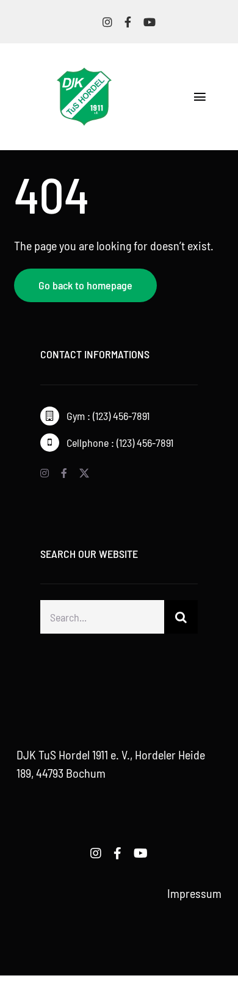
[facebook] (127, 21)
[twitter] (84, 473)
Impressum (194, 893)
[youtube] (149, 21)
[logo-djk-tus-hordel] (84, 74)
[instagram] (107, 21)
